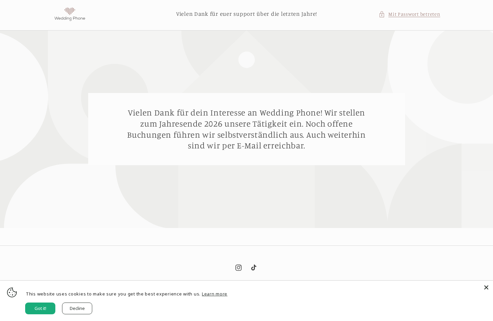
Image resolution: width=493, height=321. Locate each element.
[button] (409, 14)
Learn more (214, 294)
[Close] (486, 287)
